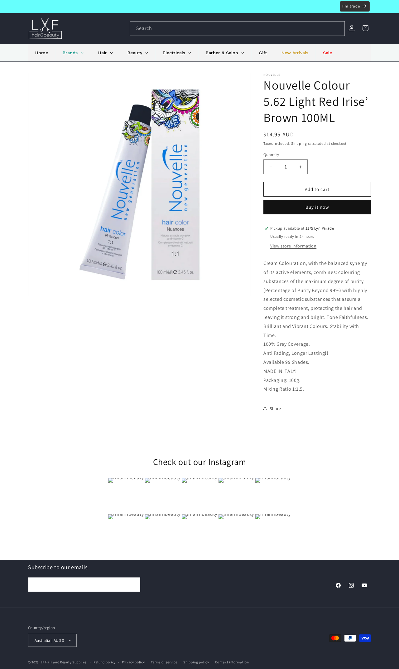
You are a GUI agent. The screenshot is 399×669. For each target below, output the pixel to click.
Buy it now (317, 207)
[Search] (337, 28)
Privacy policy (133, 662)
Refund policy (105, 662)
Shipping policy (196, 662)
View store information (293, 246)
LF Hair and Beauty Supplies (64, 662)
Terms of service (164, 662)
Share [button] (275, 408)
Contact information (232, 662)
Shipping (299, 143)
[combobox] (237, 29)
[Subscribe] (133, 584)
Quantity (271, 154)
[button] (365, 28)
